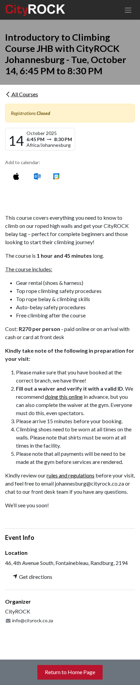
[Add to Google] (56, 176)
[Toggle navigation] (128, 10)
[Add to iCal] (16, 176)
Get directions (35, 576)
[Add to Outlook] (37, 176)
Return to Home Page (70, 672)
